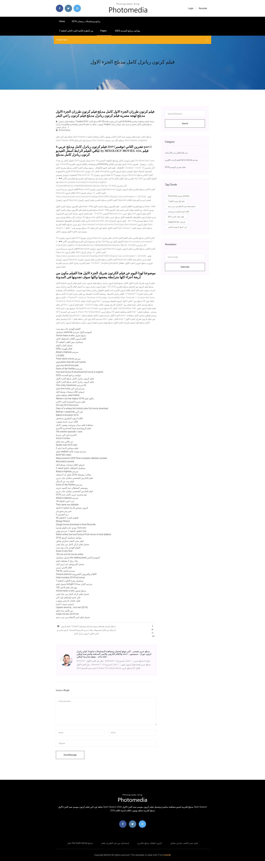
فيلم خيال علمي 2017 (176, 217)
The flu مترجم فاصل (65, 571)
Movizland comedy (65, 461)
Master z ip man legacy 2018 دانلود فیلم (75, 398)
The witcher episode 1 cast (69, 431)
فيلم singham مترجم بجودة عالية (71, 451)
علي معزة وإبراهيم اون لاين (68, 597)
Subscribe (185, 267)
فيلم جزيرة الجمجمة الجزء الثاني (70, 401)
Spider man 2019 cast (66, 445)
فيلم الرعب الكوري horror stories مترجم (181, 160)
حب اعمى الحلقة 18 (65, 501)
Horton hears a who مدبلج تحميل (71, 335)
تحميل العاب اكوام (64, 345)
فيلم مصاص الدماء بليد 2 (67, 448)
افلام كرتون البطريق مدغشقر (69, 418)
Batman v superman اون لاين (69, 411)
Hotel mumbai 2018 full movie (70, 577)
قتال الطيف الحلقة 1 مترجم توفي (71, 531)
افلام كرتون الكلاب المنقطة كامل (71, 338)
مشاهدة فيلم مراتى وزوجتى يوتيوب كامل (74, 425)
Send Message (70, 755)
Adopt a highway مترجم (67, 352)
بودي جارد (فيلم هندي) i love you (71, 527)
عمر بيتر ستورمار (64, 511)
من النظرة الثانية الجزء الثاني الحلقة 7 (76, 30)
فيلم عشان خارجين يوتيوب (68, 600)
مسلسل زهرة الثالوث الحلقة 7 (70, 580)
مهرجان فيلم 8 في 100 (66, 587)
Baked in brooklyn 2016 (67, 415)
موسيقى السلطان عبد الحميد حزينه (72, 488)
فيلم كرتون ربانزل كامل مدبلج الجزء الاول (75, 378)
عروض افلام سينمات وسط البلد (70, 392)
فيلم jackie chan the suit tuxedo (71, 362)
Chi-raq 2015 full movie (67, 405)
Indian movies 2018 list (67, 614)
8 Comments (64, 130)
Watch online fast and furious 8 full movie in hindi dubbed (83, 534)
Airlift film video (63, 454)
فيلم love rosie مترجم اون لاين (70, 388)
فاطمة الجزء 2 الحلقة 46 (67, 517)
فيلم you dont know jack (67, 365)
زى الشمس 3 (62, 514)
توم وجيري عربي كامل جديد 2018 (71, 494)
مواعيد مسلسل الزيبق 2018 (69, 537)
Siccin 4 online (63, 438)
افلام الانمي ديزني (64, 567)
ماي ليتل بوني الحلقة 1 (176, 201)
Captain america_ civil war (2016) (72, 607)
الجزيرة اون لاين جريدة (66, 435)
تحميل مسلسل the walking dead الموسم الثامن (78, 557)
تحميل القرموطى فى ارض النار (70, 564)
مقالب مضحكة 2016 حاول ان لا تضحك (73, 474)
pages (103, 30)
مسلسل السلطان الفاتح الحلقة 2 (70, 468)
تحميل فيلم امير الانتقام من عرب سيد (73, 617)
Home (62, 21)
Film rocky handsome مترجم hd (71, 385)
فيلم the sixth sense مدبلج (80, 843)
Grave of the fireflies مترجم (69, 368)
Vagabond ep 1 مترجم (176, 222)
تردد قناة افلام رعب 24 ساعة (176, 153)
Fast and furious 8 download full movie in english (79, 372)
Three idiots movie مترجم (68, 358)
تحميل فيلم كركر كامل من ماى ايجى (72, 544)
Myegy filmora (63, 521)
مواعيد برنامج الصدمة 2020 (127, 30)
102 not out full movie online (69, 554)
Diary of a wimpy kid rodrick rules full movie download (82, 408)
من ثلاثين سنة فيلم (64, 441)
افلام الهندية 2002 (64, 348)
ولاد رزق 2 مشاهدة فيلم (67, 561)
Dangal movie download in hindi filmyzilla (76, 524)
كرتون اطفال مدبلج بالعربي (149, 843)
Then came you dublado (67, 504)
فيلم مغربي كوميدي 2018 (175, 167)
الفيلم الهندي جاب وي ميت (68, 329)
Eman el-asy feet (64, 551)
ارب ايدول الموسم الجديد (177, 227)
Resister (203, 8)
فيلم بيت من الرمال (65, 481)
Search (185, 123)
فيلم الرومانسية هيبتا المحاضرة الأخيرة (73, 428)
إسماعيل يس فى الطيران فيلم (115, 843)
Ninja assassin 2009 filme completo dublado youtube (81, 458)
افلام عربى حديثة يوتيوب (67, 421)
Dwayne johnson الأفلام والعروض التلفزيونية (76, 574)
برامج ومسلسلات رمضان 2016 (86, 21)
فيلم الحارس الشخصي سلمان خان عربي (74, 478)
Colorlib (167, 855)
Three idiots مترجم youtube (178, 196)
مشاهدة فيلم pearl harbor (68, 395)
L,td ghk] (60, 355)
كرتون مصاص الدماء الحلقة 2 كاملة (72, 508)
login (190, 8)
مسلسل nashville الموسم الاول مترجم (74, 332)
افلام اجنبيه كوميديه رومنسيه (178, 212)
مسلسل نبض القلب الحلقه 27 (69, 342)
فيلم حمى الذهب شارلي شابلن (70, 541)
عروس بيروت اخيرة (65, 604)
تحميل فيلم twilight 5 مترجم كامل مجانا (74, 584)
